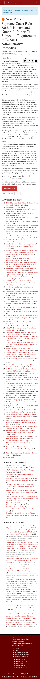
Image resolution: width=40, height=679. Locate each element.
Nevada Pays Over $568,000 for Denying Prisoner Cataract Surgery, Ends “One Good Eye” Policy (20, 491)
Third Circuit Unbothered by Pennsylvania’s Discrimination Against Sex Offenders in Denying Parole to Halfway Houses (20, 324)
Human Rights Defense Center (21, 639)
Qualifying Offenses (10, 554)
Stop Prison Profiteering (22, 654)
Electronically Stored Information (14, 612)
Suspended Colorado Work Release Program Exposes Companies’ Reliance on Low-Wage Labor (21, 415)
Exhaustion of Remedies (11, 604)
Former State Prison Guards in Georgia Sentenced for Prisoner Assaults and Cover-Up (21, 411)
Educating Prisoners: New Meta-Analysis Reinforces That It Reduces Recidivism (21, 366)
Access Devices (26, 612)
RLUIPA (14, 575)
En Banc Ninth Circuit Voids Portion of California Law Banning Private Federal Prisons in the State (22, 378)
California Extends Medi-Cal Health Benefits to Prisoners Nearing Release (19, 298)
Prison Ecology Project (22, 656)
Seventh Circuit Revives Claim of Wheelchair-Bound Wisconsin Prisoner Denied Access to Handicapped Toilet (21, 422)
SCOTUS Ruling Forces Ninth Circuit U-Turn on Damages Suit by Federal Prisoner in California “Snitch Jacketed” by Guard (22, 283)
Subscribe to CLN (21, 662)
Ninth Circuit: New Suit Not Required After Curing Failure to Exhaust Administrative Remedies (21, 623)
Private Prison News (22, 668)
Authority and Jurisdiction (18, 540)
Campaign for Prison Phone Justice (22, 643)
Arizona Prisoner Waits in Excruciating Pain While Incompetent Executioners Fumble (20, 390)
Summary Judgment (33, 565)
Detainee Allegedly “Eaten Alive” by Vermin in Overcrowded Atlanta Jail (19, 504)
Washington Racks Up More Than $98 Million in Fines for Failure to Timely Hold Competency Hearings (22, 317)
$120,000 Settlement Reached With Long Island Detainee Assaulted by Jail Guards (20, 467)
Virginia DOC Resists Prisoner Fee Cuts (17, 312)
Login (17, 193)
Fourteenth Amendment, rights (30, 536)
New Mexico (29, 55)
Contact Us (18, 648)
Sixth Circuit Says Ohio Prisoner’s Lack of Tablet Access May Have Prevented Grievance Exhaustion (20, 343)
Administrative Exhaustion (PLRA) (18, 565)
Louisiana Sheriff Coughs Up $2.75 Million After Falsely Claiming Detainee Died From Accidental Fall (21, 485)
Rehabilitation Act (22, 587)
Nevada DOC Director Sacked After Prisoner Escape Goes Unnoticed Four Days (21, 270)
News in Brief (10, 457)
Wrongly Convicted (17, 645)
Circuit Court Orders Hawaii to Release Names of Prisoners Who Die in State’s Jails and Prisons (20, 231)
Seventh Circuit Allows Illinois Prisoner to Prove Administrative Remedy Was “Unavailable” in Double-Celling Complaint (21, 591)
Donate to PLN (20, 666)
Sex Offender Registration (28, 550)
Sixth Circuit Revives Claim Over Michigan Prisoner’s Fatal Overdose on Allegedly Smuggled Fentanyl (21, 245)
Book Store (19, 664)
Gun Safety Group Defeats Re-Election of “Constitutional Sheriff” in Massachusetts (18, 448)
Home (13, 637)
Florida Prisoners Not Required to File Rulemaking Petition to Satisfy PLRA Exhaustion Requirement (20, 570)
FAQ (16, 650)
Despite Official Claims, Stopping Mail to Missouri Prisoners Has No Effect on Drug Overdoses (20, 431)
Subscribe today (8, 12)
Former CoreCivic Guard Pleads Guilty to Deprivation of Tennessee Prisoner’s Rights (21, 237)
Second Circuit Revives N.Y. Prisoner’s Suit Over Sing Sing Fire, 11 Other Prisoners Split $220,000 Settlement (22, 561)
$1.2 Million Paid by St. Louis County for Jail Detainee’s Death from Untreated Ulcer (19, 442)
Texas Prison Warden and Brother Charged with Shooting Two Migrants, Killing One (19, 349)
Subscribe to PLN (21, 659)
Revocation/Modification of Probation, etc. (16, 538)
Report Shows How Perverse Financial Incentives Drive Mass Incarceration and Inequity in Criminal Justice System (22, 385)
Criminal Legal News (18, 641)
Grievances (14, 587)
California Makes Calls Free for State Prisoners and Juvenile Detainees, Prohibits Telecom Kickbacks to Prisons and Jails (21, 355)
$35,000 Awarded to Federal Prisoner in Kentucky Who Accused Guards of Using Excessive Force (22, 360)
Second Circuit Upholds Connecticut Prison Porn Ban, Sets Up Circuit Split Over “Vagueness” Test (21, 479)
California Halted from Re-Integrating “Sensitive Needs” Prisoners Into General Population (22, 226)
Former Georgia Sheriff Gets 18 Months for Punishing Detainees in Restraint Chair (21, 438)
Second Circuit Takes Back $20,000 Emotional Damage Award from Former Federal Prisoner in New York (22, 292)
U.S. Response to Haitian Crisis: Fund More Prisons (21, 221)
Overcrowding (29, 593)
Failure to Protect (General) (27, 563)
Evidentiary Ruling (10, 567)
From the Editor (10, 207)
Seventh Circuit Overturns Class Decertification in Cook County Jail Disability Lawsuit (22, 427)
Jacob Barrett (21, 51)
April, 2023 (7, 53)
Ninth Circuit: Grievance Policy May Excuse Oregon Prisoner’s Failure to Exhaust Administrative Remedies (21, 508)
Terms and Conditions (21, 652)
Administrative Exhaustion (14, 55)
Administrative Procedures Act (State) (26, 575)
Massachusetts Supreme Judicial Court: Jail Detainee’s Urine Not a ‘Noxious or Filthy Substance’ (21, 302)
